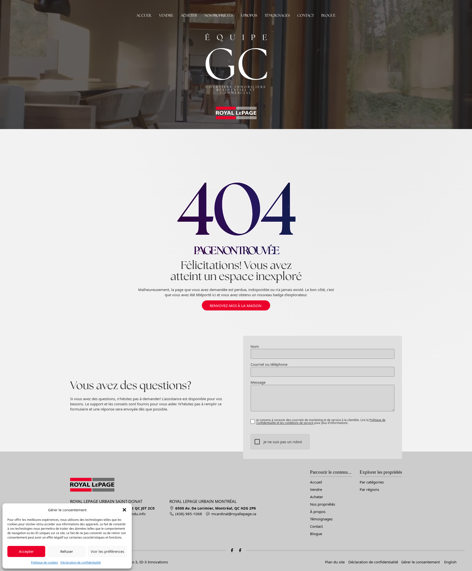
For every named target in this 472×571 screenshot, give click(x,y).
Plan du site (335, 561)
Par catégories (372, 482)
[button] (124, 509)
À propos (248, 15)
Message (258, 382)
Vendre (166, 15)
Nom (255, 346)
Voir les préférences (107, 551)
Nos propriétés (218, 15)
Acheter (189, 15)
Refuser (66, 551)
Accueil (144, 15)
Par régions (369, 489)
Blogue (328, 15)
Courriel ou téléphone (269, 364)
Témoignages (277, 15)
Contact (305, 15)
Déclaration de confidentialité (80, 562)
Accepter (26, 551)
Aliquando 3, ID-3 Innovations (142, 561)
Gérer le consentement (420, 561)
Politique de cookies (44, 562)
